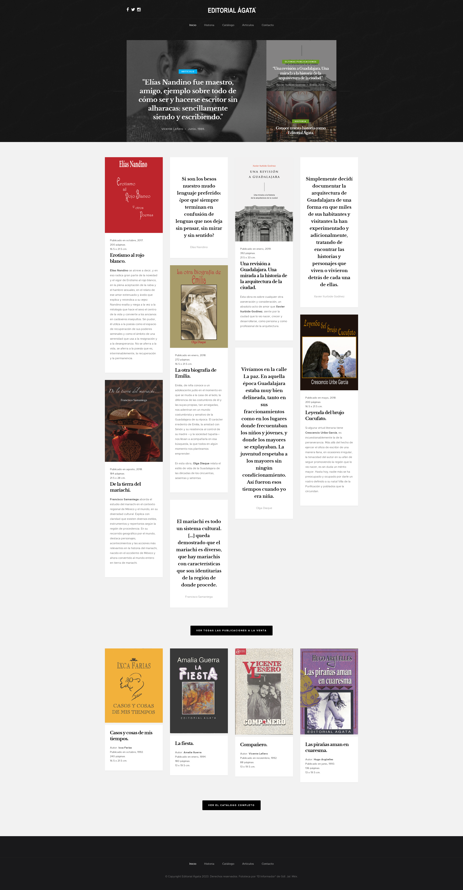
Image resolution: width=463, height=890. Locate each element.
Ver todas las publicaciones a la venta (231, 630)
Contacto (268, 25)
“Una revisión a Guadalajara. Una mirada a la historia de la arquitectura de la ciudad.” (301, 73)
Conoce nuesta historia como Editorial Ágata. (301, 130)
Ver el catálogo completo (231, 805)
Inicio (192, 25)
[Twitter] (133, 9)
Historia (209, 25)
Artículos (248, 25)
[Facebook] (128, 9)
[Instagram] (139, 9)
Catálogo (228, 25)
